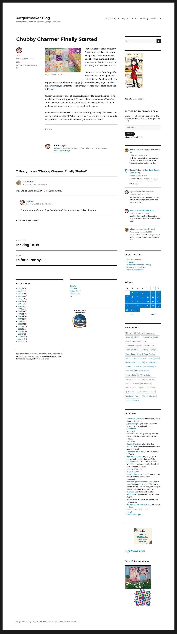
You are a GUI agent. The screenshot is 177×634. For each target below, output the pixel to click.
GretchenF (28, 181)
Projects (141, 388)
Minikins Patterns (142, 371)
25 (148, 306)
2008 (20, 296)
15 (132, 301)
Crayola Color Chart (134, 444)
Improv (128, 367)
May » (153, 314)
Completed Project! (133, 345)
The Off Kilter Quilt (134, 515)
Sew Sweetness (142, 392)
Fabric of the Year (139, 358)
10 (143, 297)
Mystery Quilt (130, 375)
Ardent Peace (132, 429)
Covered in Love (133, 434)
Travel (137, 396)
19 (153, 301)
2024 (20, 337)
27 (158, 306)
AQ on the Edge (132, 424)
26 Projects (138, 333)
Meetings (129, 371)
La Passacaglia (150, 367)
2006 (20, 291)
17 (143, 301)
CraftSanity (131, 441)
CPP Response (148, 345)
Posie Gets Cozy (132, 492)
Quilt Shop (151, 388)
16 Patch (128, 333)
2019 (18, 62)
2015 (20, 314)
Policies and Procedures (42, 622)
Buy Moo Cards (135, 551)
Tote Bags (129, 396)
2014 (20, 311)
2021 (20, 329)
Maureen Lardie (133, 472)
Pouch (128, 383)
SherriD (130, 512)
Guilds (141, 362)
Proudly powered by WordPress (65, 622)
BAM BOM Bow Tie (134, 260)
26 (153, 306)
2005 (20, 289)
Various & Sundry (149, 396)
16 (137, 301)
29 (132, 310)
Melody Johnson (133, 474)
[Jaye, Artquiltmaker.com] (143, 70)
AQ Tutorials (128, 18)
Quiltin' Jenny (132, 499)
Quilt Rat (130, 494)
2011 (20, 304)
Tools (153, 392)
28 (127, 310)
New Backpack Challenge (136, 267)
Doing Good (130, 354)
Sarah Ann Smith (133, 510)
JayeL (18, 55)
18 (148, 301)
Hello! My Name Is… (149, 18)
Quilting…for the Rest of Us (137, 505)
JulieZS (132, 150)
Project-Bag (146, 383)
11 (148, 297)
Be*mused (131, 431)
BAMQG (128, 337)
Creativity (144, 350)
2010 (20, 301)
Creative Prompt (131, 350)
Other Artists (130, 379)
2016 (20, 316)
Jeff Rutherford (132, 462)
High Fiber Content (134, 457)
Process (136, 383)
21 (127, 306)
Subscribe (130, 134)
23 (137, 306)
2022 (20, 332)
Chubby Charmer (23, 65)
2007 (20, 294)
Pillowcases (150, 379)
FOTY (151, 358)
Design (153, 350)
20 (158, 301)
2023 (20, 334)
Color (156, 337)
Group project (130, 362)
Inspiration (138, 367)
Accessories (149, 333)
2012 (20, 306)
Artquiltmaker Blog (33, 18)
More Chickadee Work (145, 192)
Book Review (147, 337)
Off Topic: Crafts (144, 375)
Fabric (127, 358)
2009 (20, 299)
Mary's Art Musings (134, 469)
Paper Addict (131, 479)
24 (143, 306)
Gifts (157, 358)
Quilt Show (129, 392)
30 (137, 310)
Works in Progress (132, 400)
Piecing (141, 379)
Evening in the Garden (135, 452)
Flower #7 (130, 262)
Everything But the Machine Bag (139, 265)
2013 (20, 309)
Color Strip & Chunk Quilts (135, 341)
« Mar (132, 314)
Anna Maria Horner (134, 419)
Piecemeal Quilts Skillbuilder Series (140, 482)
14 (127, 301)
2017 (20, 319)
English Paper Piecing (146, 354)
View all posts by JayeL (62, 151)
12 (153, 297)
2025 (20, 339)
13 (158, 297)
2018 (20, 321)
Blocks (136, 337)
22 (132, 306)
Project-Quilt (130, 388)
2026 (20, 342)
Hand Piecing (151, 362)
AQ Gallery (111, 18)
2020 (20, 326)
